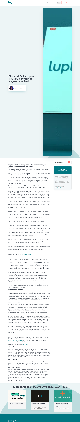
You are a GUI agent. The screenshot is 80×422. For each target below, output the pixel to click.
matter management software (15, 340)
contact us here (27, 344)
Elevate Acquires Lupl (16, 403)
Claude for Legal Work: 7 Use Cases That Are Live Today (62, 405)
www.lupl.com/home (26, 254)
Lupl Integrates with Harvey (38, 404)
